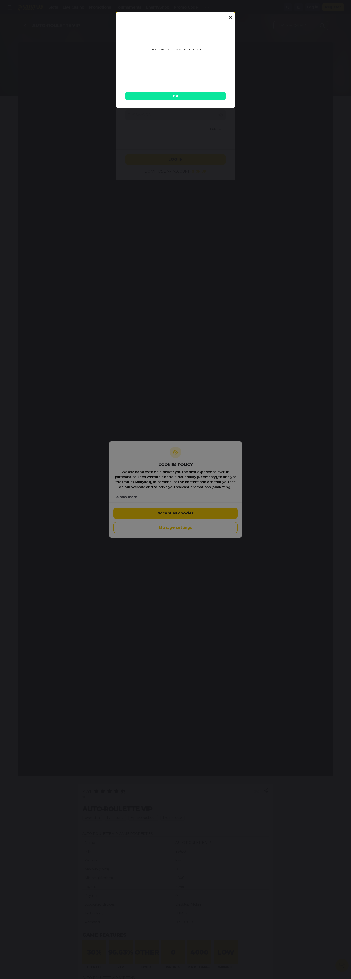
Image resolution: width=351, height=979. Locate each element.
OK (175, 96)
